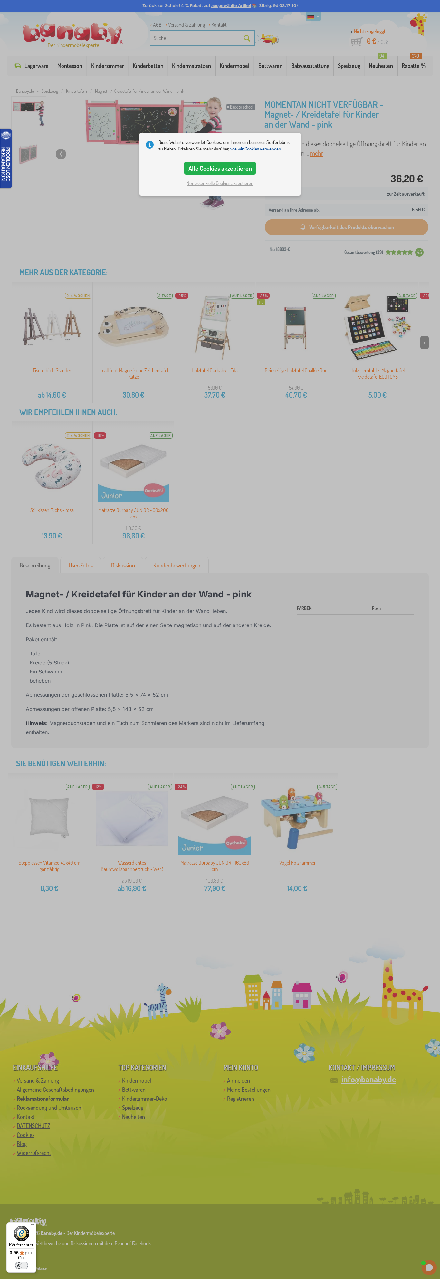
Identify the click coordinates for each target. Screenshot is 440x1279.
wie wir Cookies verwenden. (256, 149)
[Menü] (32, 1226)
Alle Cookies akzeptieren (220, 168)
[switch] (21, 1265)
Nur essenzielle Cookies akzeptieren (220, 183)
